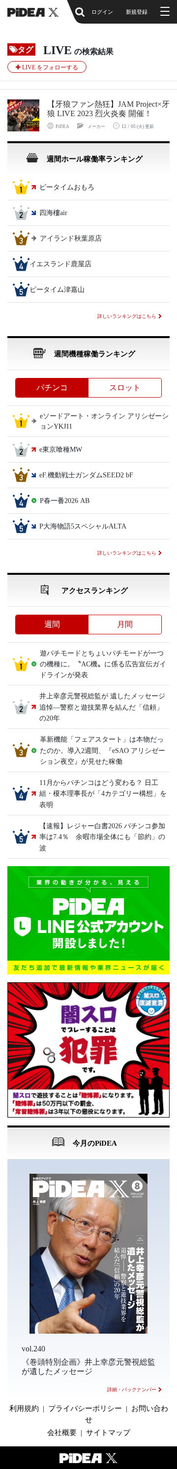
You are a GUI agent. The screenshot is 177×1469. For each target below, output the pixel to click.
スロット (125, 387)
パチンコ (52, 387)
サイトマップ (108, 1433)
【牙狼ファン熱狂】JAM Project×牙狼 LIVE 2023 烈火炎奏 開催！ (108, 109)
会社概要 (62, 1433)
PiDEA (62, 126)
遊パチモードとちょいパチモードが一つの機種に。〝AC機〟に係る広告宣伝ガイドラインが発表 (103, 664)
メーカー (96, 126)
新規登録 (137, 12)
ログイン (102, 12)
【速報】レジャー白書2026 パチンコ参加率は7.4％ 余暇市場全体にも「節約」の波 (102, 837)
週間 (52, 624)
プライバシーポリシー (85, 1408)
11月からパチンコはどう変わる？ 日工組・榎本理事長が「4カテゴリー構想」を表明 (103, 794)
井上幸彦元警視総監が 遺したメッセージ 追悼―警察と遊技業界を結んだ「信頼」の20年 (105, 707)
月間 (125, 624)
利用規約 (24, 1408)
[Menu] (164, 12)
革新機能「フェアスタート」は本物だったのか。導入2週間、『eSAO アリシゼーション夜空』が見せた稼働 (102, 751)
